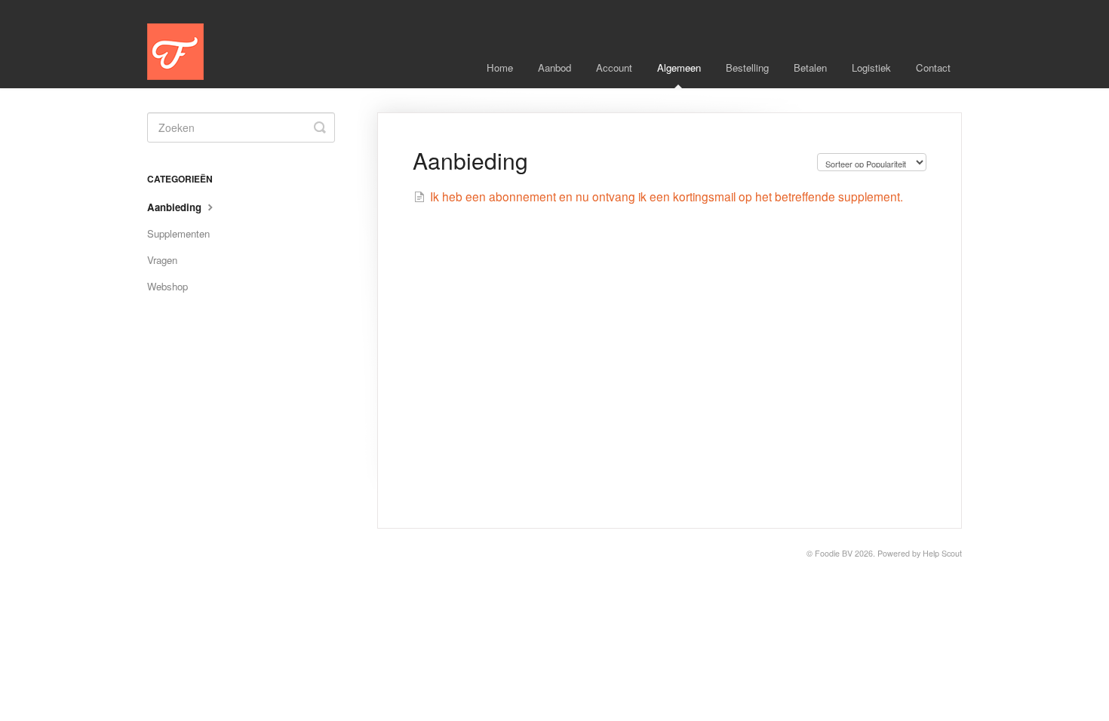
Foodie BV (833, 553)
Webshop (167, 286)
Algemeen (679, 67)
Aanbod (554, 67)
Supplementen (178, 233)
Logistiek (871, 67)
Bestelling (747, 67)
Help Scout (942, 553)
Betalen (810, 67)
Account (614, 67)
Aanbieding (175, 207)
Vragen (162, 260)
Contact (933, 67)
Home (500, 67)
